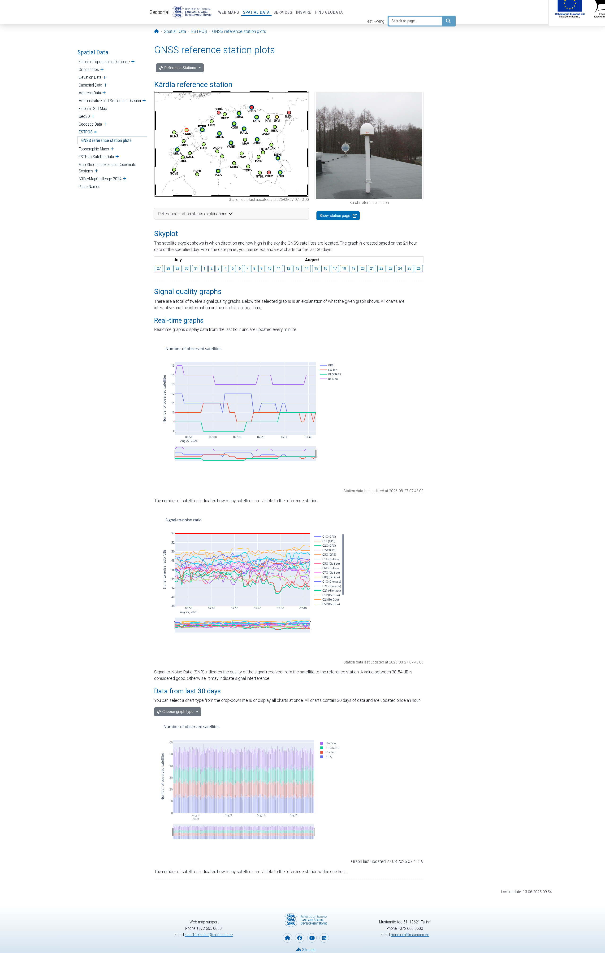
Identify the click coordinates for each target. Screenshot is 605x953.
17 (335, 268)
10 (270, 268)
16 (325, 268)
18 (344, 268)
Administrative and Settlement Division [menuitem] (110, 100)
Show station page (335, 215)
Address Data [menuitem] (90, 92)
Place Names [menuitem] (89, 186)
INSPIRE (303, 12)
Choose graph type (178, 711)
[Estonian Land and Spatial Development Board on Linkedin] (324, 938)
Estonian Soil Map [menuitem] (93, 108)
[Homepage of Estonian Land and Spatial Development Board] (287, 938)
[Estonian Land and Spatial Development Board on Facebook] (299, 938)
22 (381, 268)
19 (353, 268)
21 (372, 268)
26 (419, 268)
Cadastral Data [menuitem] (90, 85)
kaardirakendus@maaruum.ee (209, 934)
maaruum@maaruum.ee (410, 934)
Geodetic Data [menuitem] (90, 124)
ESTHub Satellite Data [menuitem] (96, 156)
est (369, 21)
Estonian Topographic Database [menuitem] (104, 61)
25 (409, 268)
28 (168, 268)
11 (279, 268)
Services (282, 12)
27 (159, 268)
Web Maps (228, 12)
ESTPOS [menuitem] (86, 131)
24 (400, 268)
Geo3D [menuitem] (84, 116)
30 (187, 268)
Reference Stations (180, 68)
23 (391, 268)
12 (288, 268)
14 (307, 268)
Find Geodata (329, 12)
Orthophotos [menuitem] (89, 69)
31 (196, 268)
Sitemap (308, 949)
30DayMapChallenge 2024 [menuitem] (100, 178)
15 (316, 268)
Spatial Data (256, 12)
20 (363, 268)
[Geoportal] (190, 12)
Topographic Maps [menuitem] (94, 148)
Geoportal (159, 12)
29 (177, 268)
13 (297, 268)
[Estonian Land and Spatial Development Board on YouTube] (312, 938)
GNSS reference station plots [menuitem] (106, 140)
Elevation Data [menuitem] (90, 77)
